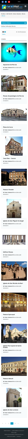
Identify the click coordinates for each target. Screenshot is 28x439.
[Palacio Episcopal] (14, 302)
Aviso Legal (13, 432)
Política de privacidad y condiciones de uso (14, 434)
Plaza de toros (8, 127)
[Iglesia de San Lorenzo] (14, 397)
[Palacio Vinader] (14, 177)
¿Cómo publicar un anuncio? (18, 430)
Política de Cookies (11, 436)
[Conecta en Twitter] (6, 2)
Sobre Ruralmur (7, 430)
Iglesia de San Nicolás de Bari (13, 283)
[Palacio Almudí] (14, 366)
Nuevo (3, 34)
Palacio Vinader (8, 189)
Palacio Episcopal (9, 314)
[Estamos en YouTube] (9, 2)
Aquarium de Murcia (10, 64)
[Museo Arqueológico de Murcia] (14, 83)
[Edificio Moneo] (14, 239)
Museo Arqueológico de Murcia (13, 96)
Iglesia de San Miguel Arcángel (13, 221)
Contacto (19, 436)
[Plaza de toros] (14, 114)
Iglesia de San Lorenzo (10, 410)
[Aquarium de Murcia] (14, 52)
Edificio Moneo (8, 252)
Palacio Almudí (8, 378)
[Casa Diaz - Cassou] (14, 146)
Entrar (19, 1)
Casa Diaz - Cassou (9, 158)
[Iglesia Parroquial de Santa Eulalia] (14, 333)
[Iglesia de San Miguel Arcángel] (14, 208)
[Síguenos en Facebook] (3, 2)
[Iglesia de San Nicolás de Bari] (14, 271)
